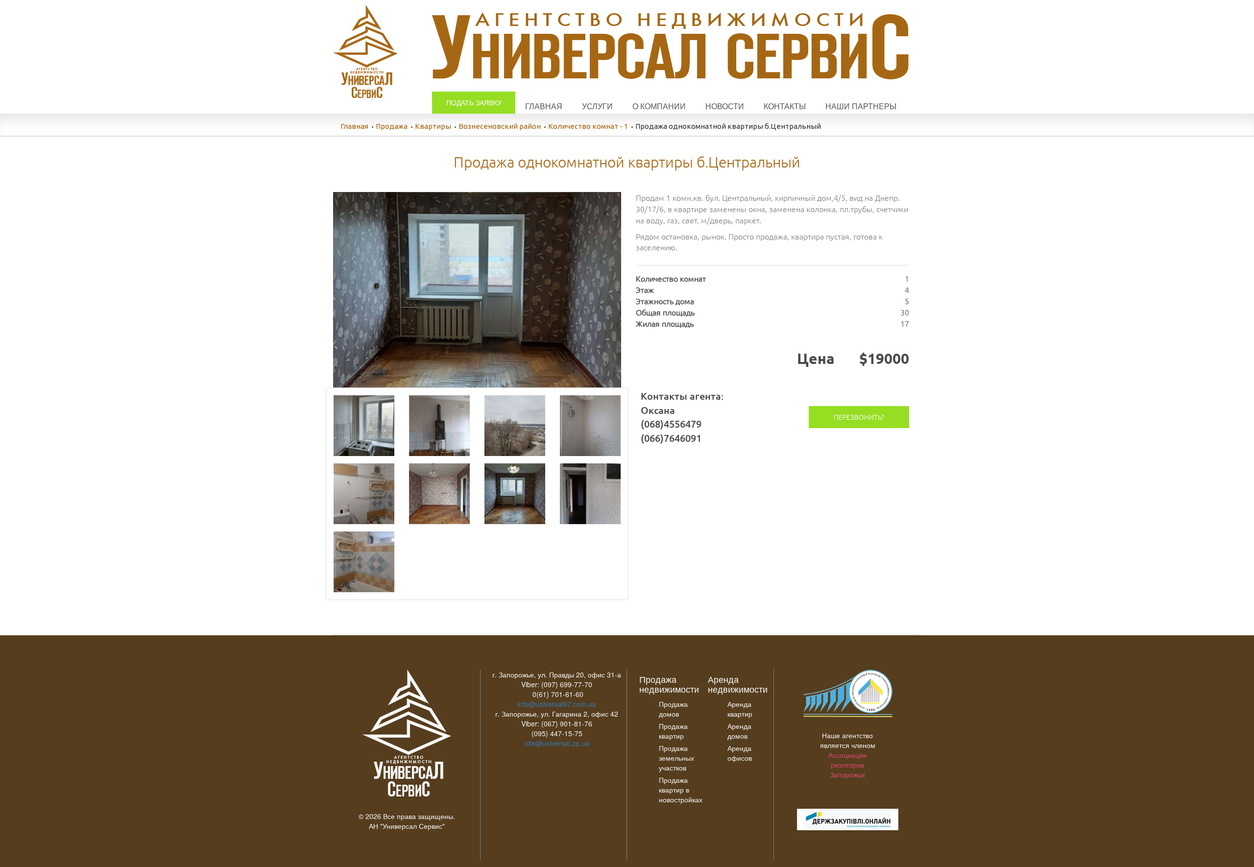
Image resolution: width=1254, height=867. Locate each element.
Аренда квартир (739, 709)
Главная (543, 106)
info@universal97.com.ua (556, 704)
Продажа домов (673, 709)
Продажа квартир (673, 731)
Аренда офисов (739, 753)
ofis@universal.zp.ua (557, 743)
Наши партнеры (860, 106)
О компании (659, 106)
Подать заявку (474, 102)
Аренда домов (739, 731)
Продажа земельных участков (676, 757)
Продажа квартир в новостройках (680, 789)
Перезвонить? (859, 417)
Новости (724, 106)
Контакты (785, 106)
